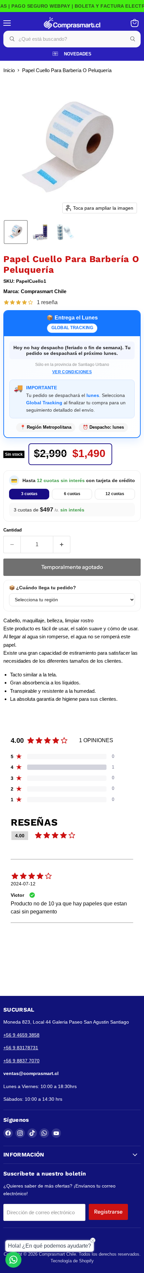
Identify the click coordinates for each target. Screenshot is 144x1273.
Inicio (9, 70)
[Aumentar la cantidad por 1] (61, 544)
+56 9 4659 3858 (21, 1035)
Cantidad (12, 530)
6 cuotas (72, 493)
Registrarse (108, 1212)
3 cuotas (29, 493)
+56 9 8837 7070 (21, 1060)
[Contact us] (13, 1260)
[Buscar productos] (132, 39)
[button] (15, 232)
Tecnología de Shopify (72, 1260)
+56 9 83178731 (20, 1047)
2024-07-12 (23, 883)
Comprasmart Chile (43, 291)
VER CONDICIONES (72, 372)
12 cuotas (114, 493)
